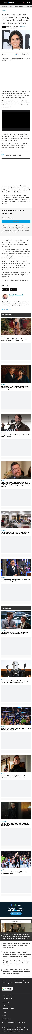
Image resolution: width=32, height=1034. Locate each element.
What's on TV (23, 26)
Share (5, 54)
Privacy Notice (22, 227)
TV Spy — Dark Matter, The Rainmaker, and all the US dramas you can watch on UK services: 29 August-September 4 (16, 936)
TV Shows (13, 289)
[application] (16, 120)
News (3, 27)
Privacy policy (5, 1002)
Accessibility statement (8, 1008)
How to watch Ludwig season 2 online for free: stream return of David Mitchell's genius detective (17, 945)
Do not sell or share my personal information (13, 1022)
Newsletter (27, 54)
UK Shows (5, 289)
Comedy (4, 10)
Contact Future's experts (8, 998)
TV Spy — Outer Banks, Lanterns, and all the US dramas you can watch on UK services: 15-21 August (16, 963)
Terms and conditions (7, 995)
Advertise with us (6, 1019)
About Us (4, 1015)
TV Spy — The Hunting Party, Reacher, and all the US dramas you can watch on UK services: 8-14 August (16, 971)
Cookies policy (5, 1005)
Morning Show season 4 (16, 6)
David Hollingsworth (13, 26)
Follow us (19, 54)
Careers (4, 1012)
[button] (2, 2)
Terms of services (20, 225)
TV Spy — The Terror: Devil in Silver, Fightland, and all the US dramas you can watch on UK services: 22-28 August (17, 954)
